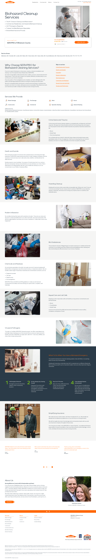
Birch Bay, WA (69, 55)
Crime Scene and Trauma (62, 67)
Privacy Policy (37, 519)
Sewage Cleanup (8, 110)
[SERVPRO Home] (10, 2)
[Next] (52, 467)
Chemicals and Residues (62, 80)
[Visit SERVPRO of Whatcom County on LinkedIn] (46, 511)
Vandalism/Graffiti (10, 111)
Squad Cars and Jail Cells (62, 83)
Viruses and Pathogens (62, 86)
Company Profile (23, 517)
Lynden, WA (19, 55)
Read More (9, 501)
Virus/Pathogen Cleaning (28, 110)
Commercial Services (9, 527)
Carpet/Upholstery (48, 110)
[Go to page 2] (48, 467)
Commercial (43, 2)
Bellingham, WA (4, 55)
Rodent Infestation (61, 75)
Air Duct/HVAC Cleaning (39, 110)
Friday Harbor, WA (32, 55)
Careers (21, 519)
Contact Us (56, 2)
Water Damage (8, 517)
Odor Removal (79, 110)
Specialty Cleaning (9, 529)
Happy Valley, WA (41, 55)
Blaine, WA (25, 55)
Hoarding (58, 72)
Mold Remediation (8, 521)
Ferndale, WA (12, 55)
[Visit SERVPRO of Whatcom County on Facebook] (49, 511)
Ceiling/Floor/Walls (56, 110)
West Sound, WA (61, 55)
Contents (16, 111)
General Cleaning (8, 531)
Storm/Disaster (8, 523)
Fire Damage (7, 519)
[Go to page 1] (46, 467)
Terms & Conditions (38, 517)
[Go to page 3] (49, 467)
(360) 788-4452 (87, 2)
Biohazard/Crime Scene (17, 110)
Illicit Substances (60, 78)
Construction (7, 525)
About (49, 2)
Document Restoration (65, 110)
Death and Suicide (61, 70)
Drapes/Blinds (73, 110)
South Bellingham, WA (51, 55)
